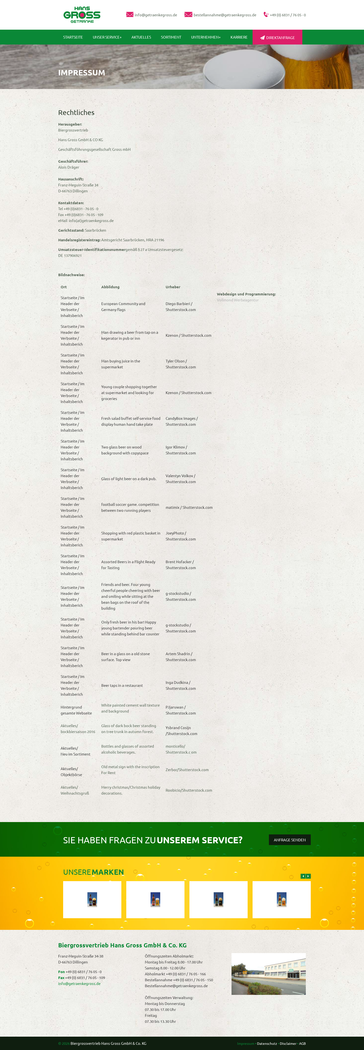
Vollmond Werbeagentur (238, 299)
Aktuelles (141, 37)
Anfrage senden (290, 839)
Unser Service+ (107, 37)
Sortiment (171, 37)
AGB (302, 1043)
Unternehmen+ (206, 37)
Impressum (245, 1043)
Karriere (239, 37)
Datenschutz (267, 1043)
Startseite (73, 37)
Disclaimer (288, 1043)
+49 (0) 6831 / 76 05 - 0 (84, 971)
